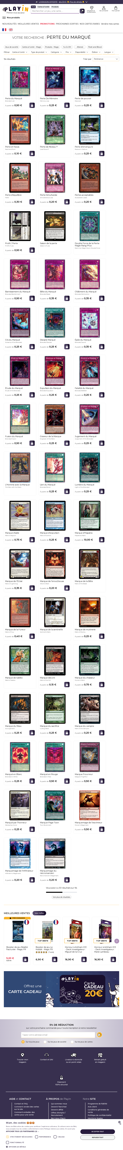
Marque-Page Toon (49, 822)
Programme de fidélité (97, 1104)
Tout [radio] (33, 7)
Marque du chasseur (85, 678)
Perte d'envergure (84, 147)
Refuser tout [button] (97, 1137)
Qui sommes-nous (59, 1104)
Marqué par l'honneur (16, 822)
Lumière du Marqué (84, 485)
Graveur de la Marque (50, 436)
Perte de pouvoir (83, 98)
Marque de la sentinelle (51, 629)
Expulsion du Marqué (50, 388)
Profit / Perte (11, 243)
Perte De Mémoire (49, 98)
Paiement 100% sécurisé (61, 1083)
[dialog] (61, 1134)
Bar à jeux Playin (58, 1118)
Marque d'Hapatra (83, 533)
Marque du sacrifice (49, 726)
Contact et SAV (46, 1060)
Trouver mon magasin (22, 1061)
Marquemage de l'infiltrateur (19, 871)
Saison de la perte (48, 243)
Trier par (87, 59)
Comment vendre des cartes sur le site (26, 1108)
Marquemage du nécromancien (48, 872)
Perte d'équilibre (13, 195)
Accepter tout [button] (98, 1132)
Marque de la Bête (84, 581)
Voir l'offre (39, 913)
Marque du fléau (13, 726)
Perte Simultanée (48, 195)
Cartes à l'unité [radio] (43, 7)
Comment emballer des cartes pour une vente (24, 1113)
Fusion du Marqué (14, 436)
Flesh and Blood (95, 47)
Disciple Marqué (47, 340)
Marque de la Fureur (15, 629)
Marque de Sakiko (14, 678)
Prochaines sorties (67, 24)
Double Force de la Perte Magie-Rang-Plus (87, 244)
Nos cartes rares (90, 24)
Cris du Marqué (12, 340)
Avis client (92, 1107)
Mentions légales (95, 1118)
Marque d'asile (12, 533)
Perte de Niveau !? (49, 147)
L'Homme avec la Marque (17, 485)
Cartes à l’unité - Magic (31, 47)
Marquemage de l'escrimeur (88, 822)
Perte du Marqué (13, 98)
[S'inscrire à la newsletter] (99, 1035)
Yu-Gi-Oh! (67, 47)
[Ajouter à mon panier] (32, 105)
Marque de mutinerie (85, 629)
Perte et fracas (12, 147)
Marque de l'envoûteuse (52, 581)
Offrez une (25, 989)
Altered (80, 47)
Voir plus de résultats (61, 897)
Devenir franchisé (59, 1107)
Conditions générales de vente (98, 1111)
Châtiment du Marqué (85, 292)
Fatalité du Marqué (84, 388)
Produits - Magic (52, 47)
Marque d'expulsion (49, 533)
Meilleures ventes (28, 24)
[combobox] (106, 59)
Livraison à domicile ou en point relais (73, 1061)
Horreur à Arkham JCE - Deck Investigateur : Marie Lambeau (105, 949)
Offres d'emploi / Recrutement (58, 1114)
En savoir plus (70, 1129)
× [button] (120, 1124)
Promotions (47, 24)
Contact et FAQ (21, 1104)
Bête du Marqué (48, 292)
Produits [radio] (55, 7)
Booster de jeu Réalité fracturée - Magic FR (17, 948)
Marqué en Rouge (49, 774)
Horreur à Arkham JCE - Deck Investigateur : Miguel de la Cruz (76, 949)
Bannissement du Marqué (17, 292)
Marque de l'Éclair (14, 581)
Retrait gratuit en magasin (100, 1061)
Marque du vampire (84, 726)
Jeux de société (11, 47)
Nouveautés (9, 24)
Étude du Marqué (14, 388)
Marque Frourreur (84, 774)
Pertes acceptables (84, 195)
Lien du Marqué (47, 485)
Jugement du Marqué (85, 436)
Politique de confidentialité (99, 1115)
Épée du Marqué (83, 340)
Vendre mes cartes (110, 24)
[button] (41, 1131)
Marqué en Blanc (13, 774)
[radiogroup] (58, 7)
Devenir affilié (57, 1110)
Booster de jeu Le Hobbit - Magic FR (44, 948)
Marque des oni (47, 678)
